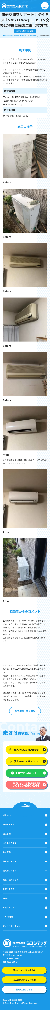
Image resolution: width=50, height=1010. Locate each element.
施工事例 (33, 36)
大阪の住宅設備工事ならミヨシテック (14, 36)
